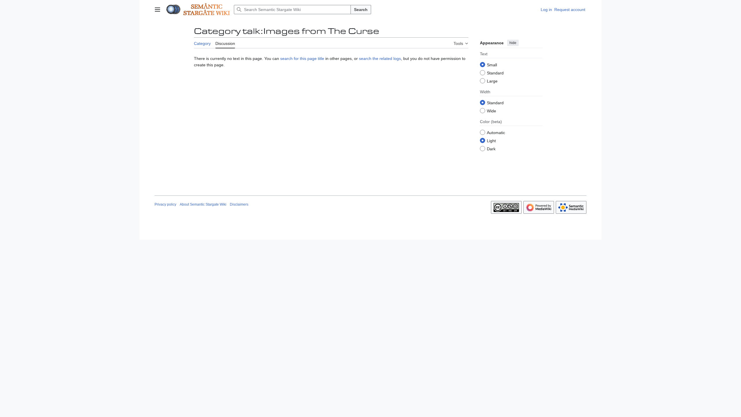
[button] (157, 9)
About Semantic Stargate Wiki (203, 204)
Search (361, 9)
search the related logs (380, 58)
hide (512, 43)
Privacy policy (165, 204)
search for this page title (302, 58)
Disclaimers (239, 204)
